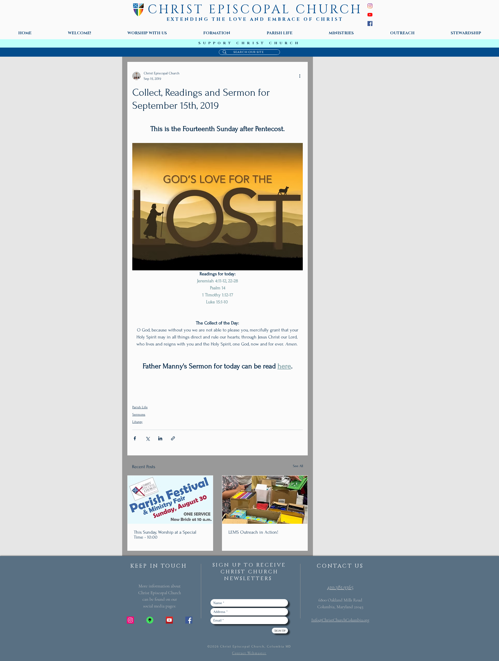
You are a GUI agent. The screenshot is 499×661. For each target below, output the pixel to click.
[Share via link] (172, 438)
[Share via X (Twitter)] (147, 438)
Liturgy (137, 422)
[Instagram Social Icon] (130, 620)
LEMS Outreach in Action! (253, 532)
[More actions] (300, 76)
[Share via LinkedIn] (160, 438)
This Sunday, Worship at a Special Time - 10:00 (165, 535)
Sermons (138, 414)
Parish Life (140, 407)
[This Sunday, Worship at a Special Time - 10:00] (170, 500)
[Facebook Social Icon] (188, 620)
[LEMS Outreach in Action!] (264, 500)
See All (298, 466)
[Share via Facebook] (134, 438)
